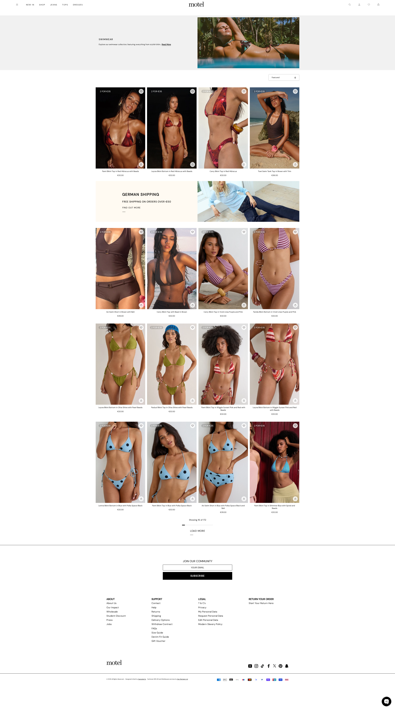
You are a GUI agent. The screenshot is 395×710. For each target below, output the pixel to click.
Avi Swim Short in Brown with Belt (120, 312)
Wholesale (112, 611)
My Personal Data (207, 611)
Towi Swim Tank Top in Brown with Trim (274, 171)
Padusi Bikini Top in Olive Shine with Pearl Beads (172, 407)
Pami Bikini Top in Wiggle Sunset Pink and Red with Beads (223, 408)
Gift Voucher (158, 641)
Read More (166, 44)
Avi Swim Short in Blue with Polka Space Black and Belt (223, 507)
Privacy (202, 607)
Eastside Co (142, 679)
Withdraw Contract (162, 624)
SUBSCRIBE (197, 575)
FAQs (154, 628)
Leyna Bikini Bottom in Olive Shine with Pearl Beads (120, 407)
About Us (111, 603)
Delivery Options (161, 620)
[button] (141, 91)
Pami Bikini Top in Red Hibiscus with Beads (120, 171)
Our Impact (112, 607)
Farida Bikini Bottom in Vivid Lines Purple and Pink (274, 312)
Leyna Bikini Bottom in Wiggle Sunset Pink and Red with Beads (275, 408)
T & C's (202, 603)
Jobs (109, 624)
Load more (197, 530)
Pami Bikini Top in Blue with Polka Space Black (172, 505)
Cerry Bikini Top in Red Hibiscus (223, 171)
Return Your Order (261, 599)
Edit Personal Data (208, 620)
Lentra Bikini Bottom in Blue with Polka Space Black (120, 505)
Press (109, 620)
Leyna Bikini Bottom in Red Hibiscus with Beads (171, 171)
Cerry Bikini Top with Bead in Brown (172, 312)
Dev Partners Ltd (182, 679)
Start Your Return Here (261, 603)
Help (154, 607)
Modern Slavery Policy (210, 624)
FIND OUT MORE (131, 207)
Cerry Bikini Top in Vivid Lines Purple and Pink (223, 312)
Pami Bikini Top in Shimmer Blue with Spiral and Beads (274, 507)
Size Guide (157, 632)
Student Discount (116, 615)
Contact (156, 603)
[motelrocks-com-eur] (196, 4)
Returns (156, 611)
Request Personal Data (210, 615)
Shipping (156, 615)
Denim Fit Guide (160, 636)
